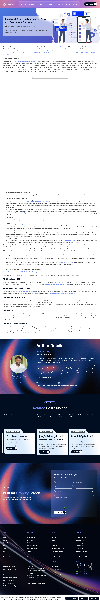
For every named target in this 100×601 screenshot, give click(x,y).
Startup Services (7, 554)
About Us (23, 4)
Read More (8, 448)
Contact (75, 4)
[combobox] (77, 486)
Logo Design (54, 554)
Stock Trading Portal (81, 557)
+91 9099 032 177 (56, 566)
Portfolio (5, 545)
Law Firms (30, 540)
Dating (29, 551)
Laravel (53, 543)
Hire (40, 4)
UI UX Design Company (57, 551)
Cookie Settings (72, 598)
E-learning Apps (80, 543)
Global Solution (7, 557)
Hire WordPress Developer (10, 577)
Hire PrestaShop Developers (10, 586)
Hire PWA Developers (8, 583)
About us (5, 540)
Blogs (68, 4)
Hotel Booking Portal (81, 551)
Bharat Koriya (11, 26)
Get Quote (89, 4)
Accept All (93, 598)
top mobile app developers (58, 47)
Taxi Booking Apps (32, 545)
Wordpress (54, 545)
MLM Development (32, 537)
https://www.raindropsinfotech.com (47, 385)
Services (31, 4)
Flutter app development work (79, 329)
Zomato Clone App (81, 537)
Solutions (49, 4)
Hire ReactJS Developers (9, 566)
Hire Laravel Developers (9, 574)
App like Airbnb (80, 545)
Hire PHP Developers (8, 580)
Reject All (83, 598)
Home (4, 537)
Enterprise (30, 557)
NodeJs (53, 540)
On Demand (30, 543)
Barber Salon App (80, 548)
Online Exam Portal (81, 554)
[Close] (97, 596)
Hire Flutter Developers (9, 572)
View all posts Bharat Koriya (44, 377)
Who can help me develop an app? (80, 436)
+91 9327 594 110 (56, 569)
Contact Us (58, 512)
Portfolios (60, 4)
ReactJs (53, 537)
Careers (5, 548)
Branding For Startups (57, 557)
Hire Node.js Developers (9, 569)
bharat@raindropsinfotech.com (59, 572)
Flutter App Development (58, 548)
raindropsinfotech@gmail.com (69, 385)
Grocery (29, 554)
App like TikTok (80, 540)
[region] (50, 598)
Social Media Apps (32, 548)
